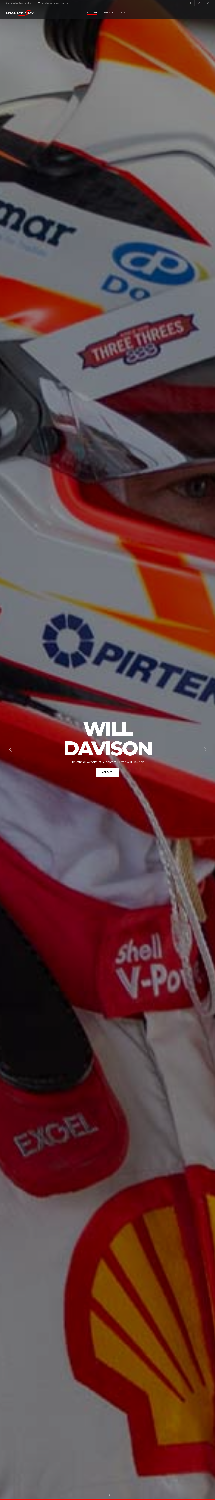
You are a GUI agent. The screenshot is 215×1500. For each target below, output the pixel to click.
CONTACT (107, 772)
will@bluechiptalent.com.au (55, 3)
